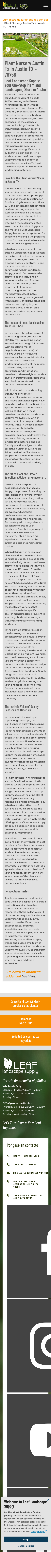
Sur (30, 1023)
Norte (22, 1023)
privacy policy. (38, 1531)
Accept (25, 1539)
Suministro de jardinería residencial (25, 19)
